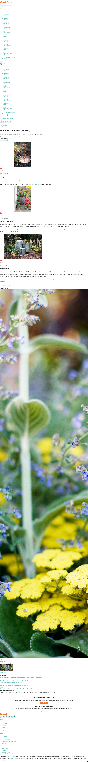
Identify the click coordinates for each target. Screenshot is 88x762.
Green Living (5, 127)
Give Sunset (4, 59)
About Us (4, 736)
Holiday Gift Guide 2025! (8, 53)
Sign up (2, 694)
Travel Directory (7, 40)
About (1, 733)
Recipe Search (6, 13)
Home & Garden (5, 18)
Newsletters (4, 58)
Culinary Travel (7, 50)
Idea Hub (4, 85)
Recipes (2, 684)
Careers (4, 750)
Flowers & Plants (7, 26)
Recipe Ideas (6, 14)
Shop (3, 52)
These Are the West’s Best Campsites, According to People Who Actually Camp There (16, 688)
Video (3, 730)
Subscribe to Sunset (7, 738)
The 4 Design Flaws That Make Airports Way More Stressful (11, 682)
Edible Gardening (7, 28)
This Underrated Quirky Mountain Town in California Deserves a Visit (13, 679)
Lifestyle (3, 31)
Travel (3, 37)
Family (5, 35)
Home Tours (6, 19)
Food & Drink (4, 11)
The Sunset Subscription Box (9, 57)
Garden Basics (6, 22)
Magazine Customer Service (7, 118)
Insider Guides (6, 39)
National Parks (6, 48)
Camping (5, 46)
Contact (2, 746)
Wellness (5, 33)
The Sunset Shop (7, 54)
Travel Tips (3, 680)
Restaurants (6, 15)
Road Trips (6, 44)
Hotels (5, 49)
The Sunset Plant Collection (9, 741)
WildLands (6, 41)
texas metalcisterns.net (60, 279)
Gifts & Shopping (7, 32)
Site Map (4, 743)
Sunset (1, 719)
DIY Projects (6, 23)
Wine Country (6, 43)
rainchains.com (38, 184)
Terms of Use (12, 758)
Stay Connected (3, 120)
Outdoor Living (7, 27)
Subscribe (4, 117)
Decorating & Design (8, 20)
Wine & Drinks (6, 72)
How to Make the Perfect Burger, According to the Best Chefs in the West (14, 685)
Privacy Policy (21, 758)
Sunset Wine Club (7, 56)
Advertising (5, 748)
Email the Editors (6, 752)
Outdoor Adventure (7, 45)
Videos (5, 36)
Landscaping (6, 24)
